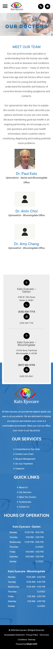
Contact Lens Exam (24, 454)
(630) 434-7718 (26, 311)
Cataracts (19, 468)
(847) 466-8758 (26, 365)
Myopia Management (25, 459)
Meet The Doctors (27, 497)
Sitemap (31, 640)
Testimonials (25, 502)
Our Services (25, 492)
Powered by (21, 644)
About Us (23, 487)
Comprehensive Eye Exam (27, 449)
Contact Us (24, 507)
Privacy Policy (32, 635)
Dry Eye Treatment (24, 463)
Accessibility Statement (14, 635)
